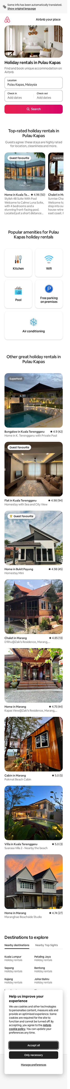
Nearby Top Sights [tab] (46, 945)
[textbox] (19, 97)
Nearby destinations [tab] (16, 945)
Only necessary (33, 1055)
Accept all (33, 1045)
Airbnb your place (48, 19)
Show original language (21, 8)
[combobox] (33, 84)
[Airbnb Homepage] (7, 19)
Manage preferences (33, 1064)
